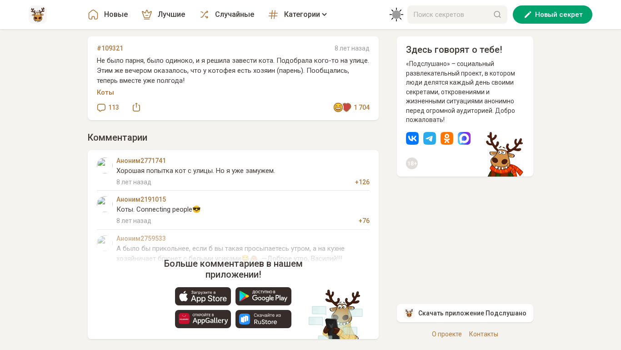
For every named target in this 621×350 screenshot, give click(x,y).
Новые (116, 14)
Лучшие (171, 14)
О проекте (447, 334)
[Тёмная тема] (396, 14)
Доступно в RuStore (263, 319)
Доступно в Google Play (263, 296)
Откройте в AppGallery (203, 319)
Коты (105, 92)
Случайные (234, 14)
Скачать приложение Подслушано (472, 313)
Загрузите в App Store (203, 296)
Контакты (483, 334)
